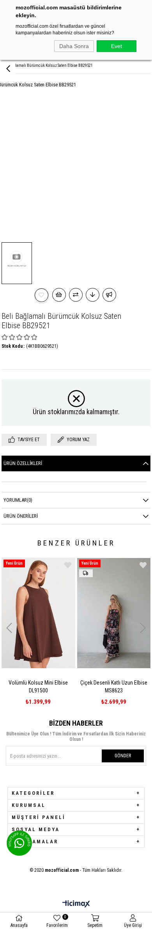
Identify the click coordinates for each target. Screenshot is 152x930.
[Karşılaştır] (76, 295)
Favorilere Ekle (67, 565)
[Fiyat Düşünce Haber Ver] (92, 295)
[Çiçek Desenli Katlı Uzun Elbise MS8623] (114, 613)
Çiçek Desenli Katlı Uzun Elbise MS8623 (113, 687)
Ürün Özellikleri (23, 463)
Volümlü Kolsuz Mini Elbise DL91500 (38, 687)
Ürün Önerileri (21, 516)
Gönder (123, 755)
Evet (116, 46)
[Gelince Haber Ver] (109, 295)
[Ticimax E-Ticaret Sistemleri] (76, 904)
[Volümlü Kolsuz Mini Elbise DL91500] (38, 613)
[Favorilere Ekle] (42, 295)
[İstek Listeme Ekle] (59, 295)
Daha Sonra (74, 46)
